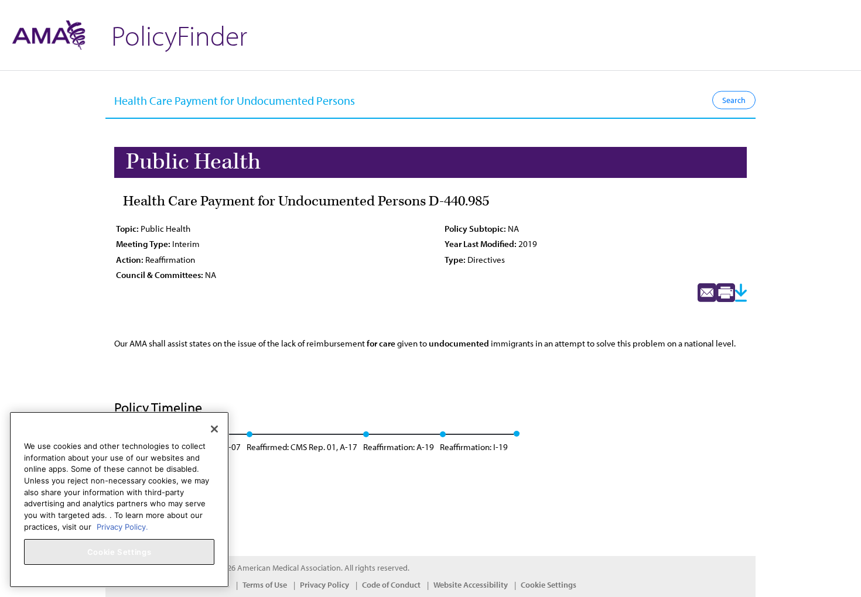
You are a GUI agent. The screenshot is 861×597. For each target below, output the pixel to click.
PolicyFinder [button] (179, 35)
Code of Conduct (391, 584)
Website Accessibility (470, 584)
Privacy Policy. (122, 526)
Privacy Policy (324, 584)
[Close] (214, 429)
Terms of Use (264, 584)
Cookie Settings (548, 584)
